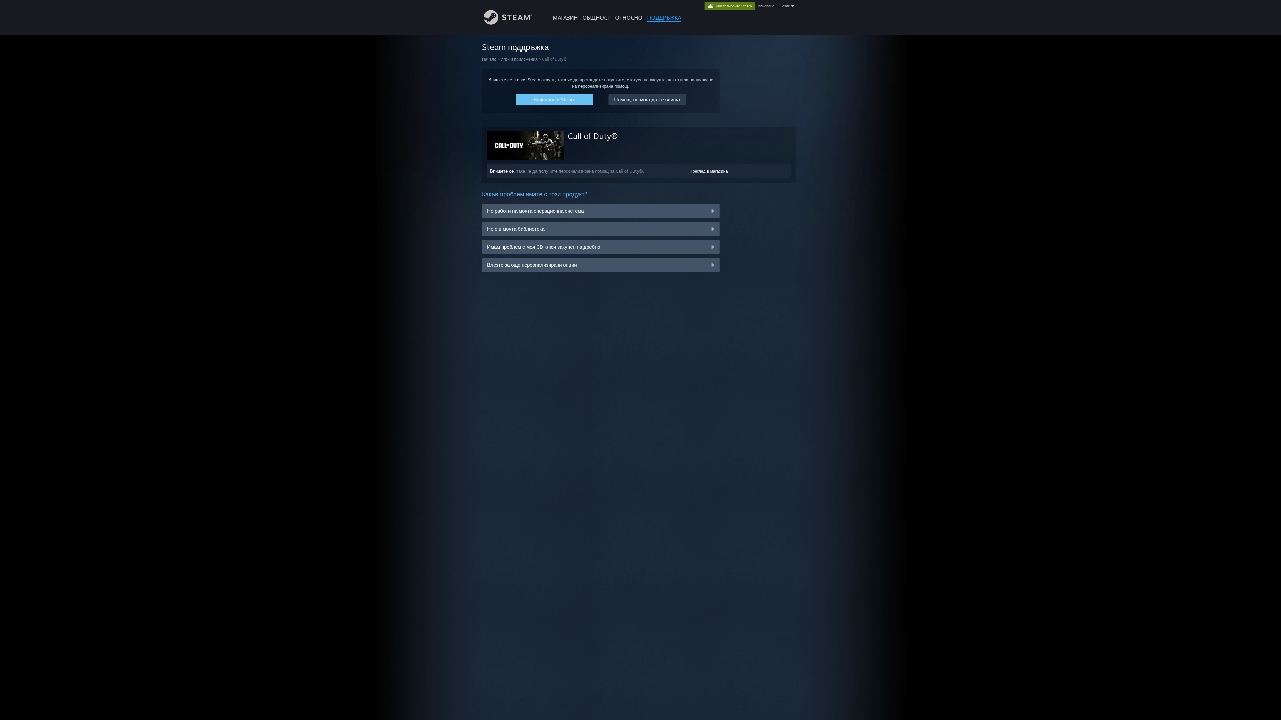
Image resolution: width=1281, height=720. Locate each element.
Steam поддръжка (515, 47)
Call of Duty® (593, 136)
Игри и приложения (519, 59)
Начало (489, 59)
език (786, 6)
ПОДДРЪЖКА (664, 17)
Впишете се (502, 171)
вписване (766, 6)
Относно (629, 17)
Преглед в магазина (709, 171)
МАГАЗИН (565, 17)
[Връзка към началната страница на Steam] (508, 23)
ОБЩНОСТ (596, 17)
